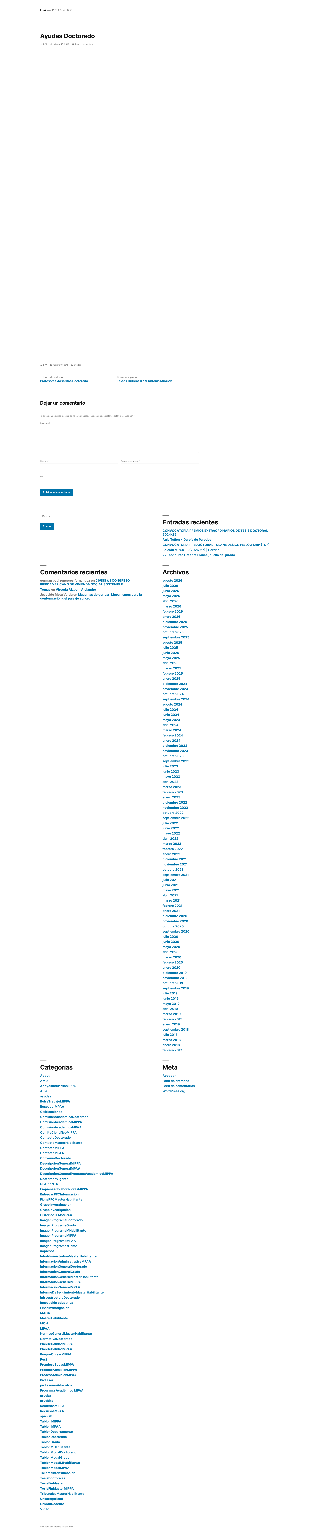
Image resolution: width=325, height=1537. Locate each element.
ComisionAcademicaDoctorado (64, 1117)
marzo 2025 (171, 668)
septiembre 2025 (175, 637)
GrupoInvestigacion (55, 1210)
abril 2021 (170, 895)
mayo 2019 (171, 1004)
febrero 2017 (172, 1050)
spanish (46, 1416)
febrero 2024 (172, 735)
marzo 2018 (171, 1040)
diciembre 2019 (174, 973)
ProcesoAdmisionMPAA (58, 1375)
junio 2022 (170, 828)
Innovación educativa (56, 1303)
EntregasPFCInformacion (59, 1194)
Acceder (169, 1076)
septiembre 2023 (175, 761)
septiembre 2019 (175, 988)
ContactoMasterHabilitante (61, 1143)
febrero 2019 (172, 1019)
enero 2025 (171, 678)
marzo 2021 (171, 900)
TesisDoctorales (52, 1478)
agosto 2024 (172, 704)
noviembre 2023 (175, 751)
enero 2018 (171, 1045)
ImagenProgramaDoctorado (61, 1220)
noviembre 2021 (175, 864)
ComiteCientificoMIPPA (58, 1132)
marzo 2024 (171, 730)
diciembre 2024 (174, 684)
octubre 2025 (173, 632)
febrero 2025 (172, 673)
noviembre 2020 (175, 921)
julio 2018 (169, 1035)
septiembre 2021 (175, 875)
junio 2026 (170, 591)
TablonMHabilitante (55, 1447)
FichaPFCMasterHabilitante (61, 1199)
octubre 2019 (172, 983)
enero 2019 (171, 1024)
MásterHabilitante (54, 1318)
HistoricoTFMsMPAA (56, 1215)
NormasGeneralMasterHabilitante (66, 1333)
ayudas (77, 365)
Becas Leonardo (53, 275)
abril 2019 (170, 1009)
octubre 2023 (173, 756)
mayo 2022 (171, 833)
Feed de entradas (175, 1081)
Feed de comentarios (178, 1086)
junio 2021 (170, 885)
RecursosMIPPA (52, 1406)
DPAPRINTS (49, 1184)
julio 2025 (170, 647)
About (45, 1076)
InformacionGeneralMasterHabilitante (69, 1277)
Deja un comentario (84, 44)
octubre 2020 (173, 926)
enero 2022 (171, 854)
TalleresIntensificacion (57, 1473)
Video (44, 1509)
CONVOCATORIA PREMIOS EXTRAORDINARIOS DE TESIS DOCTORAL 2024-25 (215, 532)
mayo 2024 (171, 720)
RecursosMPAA (52, 1411)
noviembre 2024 (175, 689)
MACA (45, 1313)
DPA (43, 10)
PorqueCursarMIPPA (55, 1354)
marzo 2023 (171, 787)
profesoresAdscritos (56, 1385)
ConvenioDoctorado (55, 1158)
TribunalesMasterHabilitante (62, 1494)
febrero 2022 (172, 849)
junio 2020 (170, 942)
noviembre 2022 (175, 808)
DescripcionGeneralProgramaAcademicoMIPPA (76, 1174)
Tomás (45, 589)
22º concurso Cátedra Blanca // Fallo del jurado (198, 555)
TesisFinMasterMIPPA (57, 1488)
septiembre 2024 (175, 699)
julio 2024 (170, 709)
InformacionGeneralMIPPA (60, 1282)
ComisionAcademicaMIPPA (61, 1122)
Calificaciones (51, 1112)
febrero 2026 (172, 611)
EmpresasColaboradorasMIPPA (64, 1189)
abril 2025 (170, 663)
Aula (43, 1091)
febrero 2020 (172, 962)
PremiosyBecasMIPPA (57, 1364)
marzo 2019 (171, 1014)
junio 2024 (170, 715)
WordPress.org (173, 1091)
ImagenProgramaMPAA (58, 1241)
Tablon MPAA (50, 1426)
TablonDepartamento (56, 1432)
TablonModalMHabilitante (60, 1463)
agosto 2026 (172, 580)
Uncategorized (51, 1499)
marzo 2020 (171, 957)
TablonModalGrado (54, 1457)
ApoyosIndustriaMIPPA (58, 1086)
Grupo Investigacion (55, 1204)
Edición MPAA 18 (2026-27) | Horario (190, 550)
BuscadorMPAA (52, 1106)
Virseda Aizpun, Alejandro (76, 589)
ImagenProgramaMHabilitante (63, 1230)
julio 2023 (170, 766)
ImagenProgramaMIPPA (58, 1235)
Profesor (46, 1380)
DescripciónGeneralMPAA (60, 1168)
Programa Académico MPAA (62, 1390)
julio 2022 (170, 823)
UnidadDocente (52, 1504)
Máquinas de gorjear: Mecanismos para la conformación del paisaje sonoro (91, 596)
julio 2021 (169, 880)
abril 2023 (170, 782)
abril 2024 (170, 725)
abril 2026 (170, 601)
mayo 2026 (171, 596)
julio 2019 (169, 993)
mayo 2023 (171, 776)
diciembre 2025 (174, 622)
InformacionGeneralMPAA (60, 1287)
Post (43, 1359)
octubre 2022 (173, 813)
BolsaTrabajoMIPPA (55, 1101)
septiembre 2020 (175, 931)
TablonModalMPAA (55, 1468)
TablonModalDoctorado (58, 1452)
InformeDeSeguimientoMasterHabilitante (72, 1292)
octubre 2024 (173, 694)
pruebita (46, 1401)
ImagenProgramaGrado (58, 1225)
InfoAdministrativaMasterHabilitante (68, 1256)
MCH (44, 1323)
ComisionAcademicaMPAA (61, 1127)
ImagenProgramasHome (58, 1246)
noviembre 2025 (175, 627)
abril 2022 (170, 838)
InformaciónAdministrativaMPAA (65, 1261)
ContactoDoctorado (55, 1137)
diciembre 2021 (174, 859)
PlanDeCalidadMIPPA (56, 1344)
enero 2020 (171, 967)
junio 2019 (170, 998)
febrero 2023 (172, 792)
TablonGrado (50, 1442)
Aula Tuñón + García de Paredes (186, 539)
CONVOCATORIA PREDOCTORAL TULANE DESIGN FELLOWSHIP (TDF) (216, 545)
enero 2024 (171, 740)
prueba (45, 1395)
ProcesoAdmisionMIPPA (58, 1370)
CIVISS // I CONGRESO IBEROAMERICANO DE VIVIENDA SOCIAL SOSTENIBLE (85, 582)
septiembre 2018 (175, 1029)
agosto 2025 (172, 642)
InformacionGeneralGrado (60, 1272)
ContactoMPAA (52, 1153)
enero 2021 (171, 911)
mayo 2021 (171, 890)
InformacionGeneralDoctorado (63, 1266)
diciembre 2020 (174, 916)
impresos (47, 1251)
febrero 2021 (172, 906)
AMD (44, 1081)
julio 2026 (170, 586)
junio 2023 (170, 771)
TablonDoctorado (53, 1437)
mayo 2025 (171, 658)
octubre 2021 (172, 869)
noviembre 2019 (175, 978)
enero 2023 (171, 797)
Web (42, 476)
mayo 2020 (171, 947)
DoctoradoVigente (54, 1179)
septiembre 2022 (175, 818)
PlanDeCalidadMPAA (56, 1349)
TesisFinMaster (52, 1483)
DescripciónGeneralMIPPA (60, 1163)
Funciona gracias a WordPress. (59, 1526)
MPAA (45, 1328)
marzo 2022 (171, 844)
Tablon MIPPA (50, 1421)
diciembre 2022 (174, 802)
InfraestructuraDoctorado (60, 1297)
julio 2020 (170, 937)
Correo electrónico (130, 461)
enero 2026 (171, 617)
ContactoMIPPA (52, 1148)
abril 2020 (170, 952)
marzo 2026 (171, 606)
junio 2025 (170, 653)
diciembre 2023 (174, 746)
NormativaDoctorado (56, 1339)
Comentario (46, 423)
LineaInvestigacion (54, 1308)
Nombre (44, 461)
